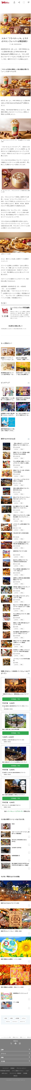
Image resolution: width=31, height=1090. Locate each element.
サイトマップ (5, 1068)
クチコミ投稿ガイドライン (17, 1070)
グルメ (24, 1018)
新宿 (11, 1018)
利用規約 (12, 1068)
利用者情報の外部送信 (5, 1070)
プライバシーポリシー (21, 1068)
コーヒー (15, 1021)
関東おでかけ (15, 1037)
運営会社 (15, 1075)
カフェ (8, 1021)
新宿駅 (17, 1018)
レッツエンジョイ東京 (6, 1037)
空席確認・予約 (15, 699)
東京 (6, 1018)
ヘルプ (27, 1070)
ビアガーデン (19, 811)
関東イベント (23, 1037)
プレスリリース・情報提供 (15, 1073)
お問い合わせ (4, 1073)
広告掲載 (25, 1073)
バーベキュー (11, 811)
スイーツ (23, 1021)
